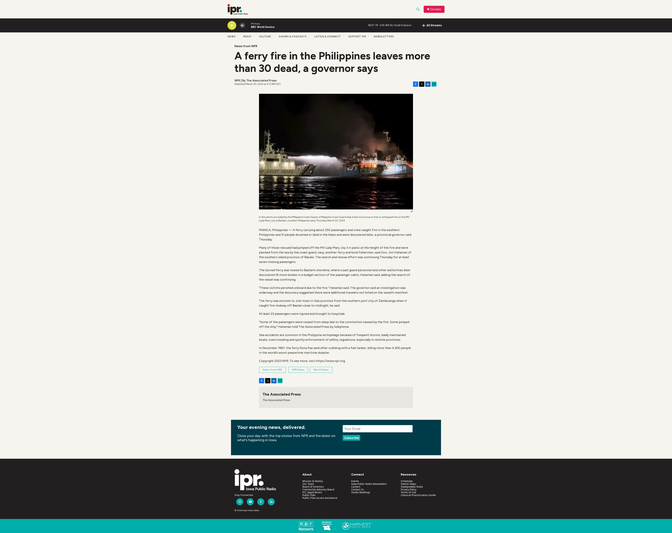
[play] (232, 25)
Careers (355, 486)
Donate (435, 9)
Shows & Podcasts (293, 36)
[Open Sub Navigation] (238, 36)
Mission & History (312, 481)
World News (321, 369)
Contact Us (357, 489)
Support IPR (357, 36)
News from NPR (245, 46)
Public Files (309, 495)
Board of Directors (313, 486)
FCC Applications (312, 492)
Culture (265, 36)
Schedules (407, 481)
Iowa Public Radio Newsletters (369, 484)
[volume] (242, 25)
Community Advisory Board (318, 489)
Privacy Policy (408, 489)
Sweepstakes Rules (412, 486)
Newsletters (384, 36)
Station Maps (408, 484)
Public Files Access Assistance (319, 498)
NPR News (298, 369)
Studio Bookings (360, 492)
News (231, 36)
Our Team (308, 484)
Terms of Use (408, 492)
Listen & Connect (327, 36)
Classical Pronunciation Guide (418, 495)
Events (355, 481)
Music (247, 36)
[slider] (247, 25)
